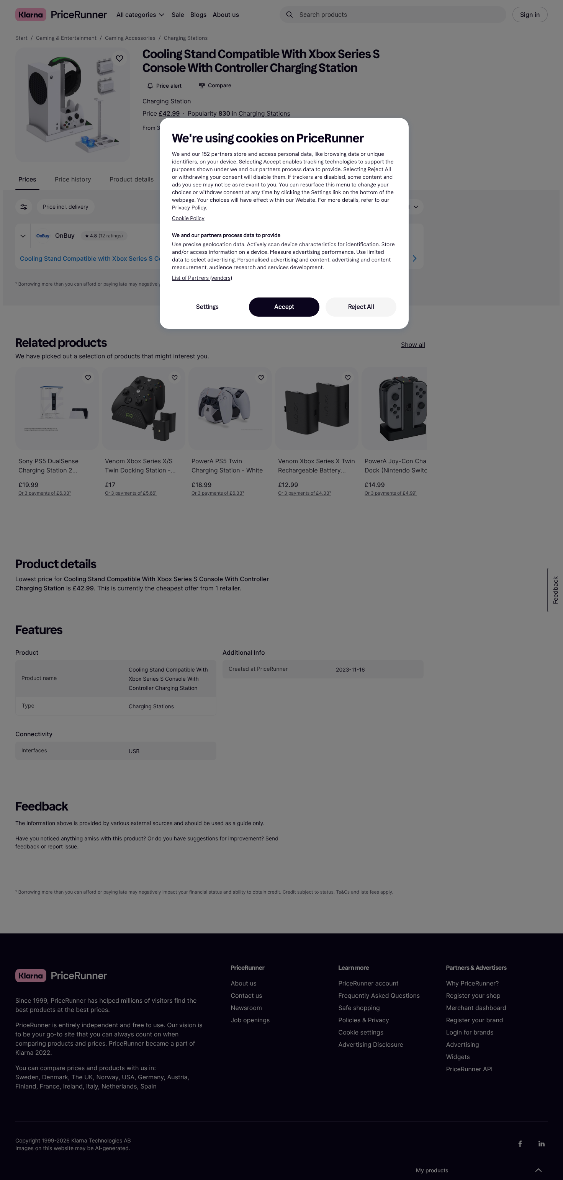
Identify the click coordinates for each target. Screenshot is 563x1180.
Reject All (361, 307)
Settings (207, 307)
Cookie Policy (188, 218)
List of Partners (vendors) (202, 278)
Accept (284, 307)
